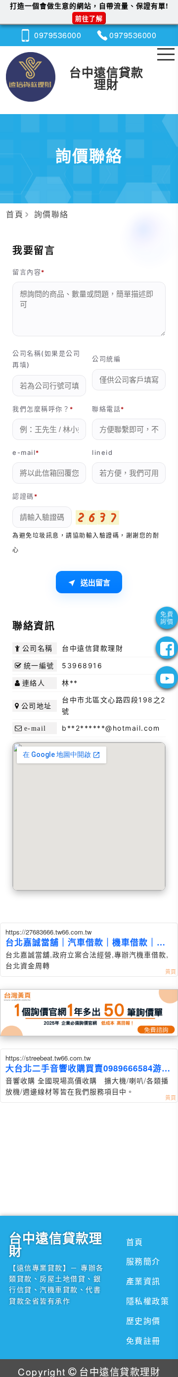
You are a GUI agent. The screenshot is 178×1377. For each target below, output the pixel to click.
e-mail (24, 452)
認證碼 (23, 496)
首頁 (134, 1242)
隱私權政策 (148, 1301)
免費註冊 (143, 1340)
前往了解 (89, 18)
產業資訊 (143, 1281)
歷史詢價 (143, 1320)
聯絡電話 (106, 409)
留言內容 (26, 272)
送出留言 (95, 582)
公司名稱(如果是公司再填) (46, 359)
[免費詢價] (167, 618)
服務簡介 (143, 1261)
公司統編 (106, 359)
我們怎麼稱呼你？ (41, 409)
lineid (102, 452)
